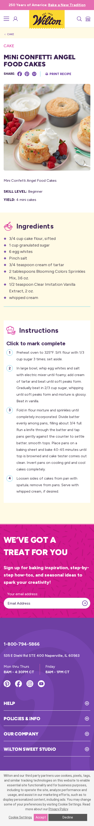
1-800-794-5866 (22, 644)
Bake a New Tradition (67, 5)
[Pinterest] (27, 74)
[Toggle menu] (6, 18)
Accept (41, 817)
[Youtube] (41, 683)
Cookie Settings (20, 817)
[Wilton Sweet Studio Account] (15, 18)
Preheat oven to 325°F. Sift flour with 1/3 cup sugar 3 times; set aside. (50, 355)
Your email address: (22, 594)
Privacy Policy (58, 809)
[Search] (79, 18)
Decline (68, 817)
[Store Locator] (87, 18)
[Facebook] (19, 74)
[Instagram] (29, 683)
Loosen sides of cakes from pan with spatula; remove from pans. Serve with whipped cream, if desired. (47, 485)
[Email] (34, 74)
